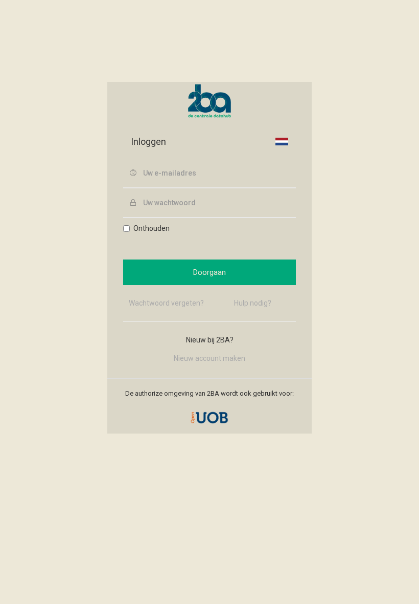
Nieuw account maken (209, 358)
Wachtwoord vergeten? (166, 303)
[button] (282, 141)
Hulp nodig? (252, 303)
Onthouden (151, 228)
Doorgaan (209, 272)
